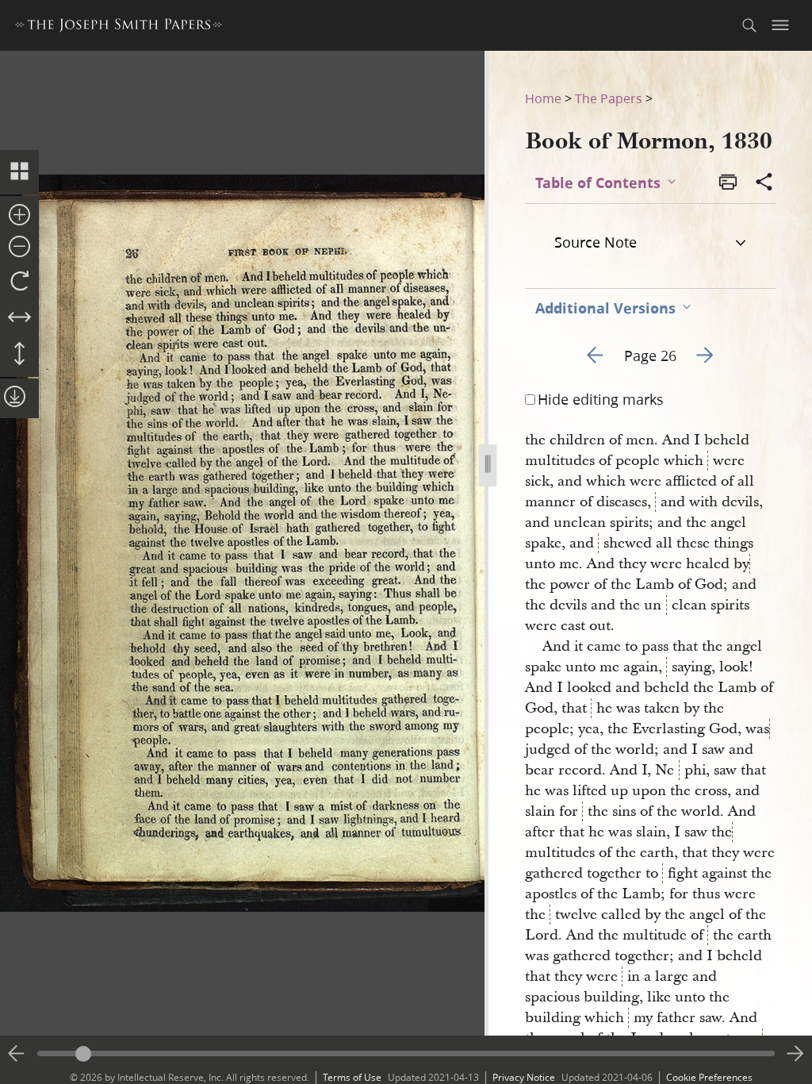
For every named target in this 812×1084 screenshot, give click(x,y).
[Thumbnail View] (19, 172)
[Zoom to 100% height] (19, 355)
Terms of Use (352, 1077)
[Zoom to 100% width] (19, 318)
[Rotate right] (19, 282)
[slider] (406, 1053)
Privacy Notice (523, 1077)
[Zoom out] (19, 247)
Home (543, 98)
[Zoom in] (19, 216)
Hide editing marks (601, 399)
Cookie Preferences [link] (709, 1077)
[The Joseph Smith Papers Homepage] (118, 27)
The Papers (608, 98)
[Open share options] (764, 183)
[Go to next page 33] (795, 1054)
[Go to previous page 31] (16, 1054)
